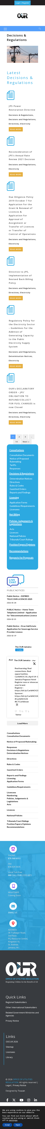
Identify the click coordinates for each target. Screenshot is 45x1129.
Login (18, 3)
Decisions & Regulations (21, 115)
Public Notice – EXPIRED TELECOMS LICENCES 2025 (19, 597)
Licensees (15, 509)
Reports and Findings (20, 492)
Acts (12, 529)
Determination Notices (20, 356)
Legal (8, 1085)
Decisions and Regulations (22, 119)
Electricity (25, 124)
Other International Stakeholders (21, 1007)
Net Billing (14, 514)
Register (25, 3)
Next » (26, 442)
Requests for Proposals (21, 557)
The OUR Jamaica (22, 660)
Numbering (12, 795)
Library (9, 1057)
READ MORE (16, 129)
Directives (14, 124)
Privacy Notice (12, 1020)
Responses (15, 468)
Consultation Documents (22, 455)
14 (16, 442)
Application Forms (18, 502)
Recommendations (18, 551)
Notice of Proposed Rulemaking (19, 460)
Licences (14, 532)
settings (13, 1120)
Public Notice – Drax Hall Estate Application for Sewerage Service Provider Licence (22, 629)
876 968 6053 (14, 858)
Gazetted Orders (18, 489)
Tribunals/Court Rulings (21, 539)
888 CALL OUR (15, 875)
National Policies (18, 536)
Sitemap (10, 1047)
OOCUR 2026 (12, 1041)
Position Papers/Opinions (22, 544)
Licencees (11, 792)
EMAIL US (12, 912)
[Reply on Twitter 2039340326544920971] (16, 711)
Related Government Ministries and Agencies (22, 1014)
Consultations (16, 450)
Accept (7, 1125)
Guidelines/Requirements (22, 506)
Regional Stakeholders (16, 1002)
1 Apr (34, 660)
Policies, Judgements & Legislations (21, 522)
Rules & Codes (17, 485)
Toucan (21, 1090)
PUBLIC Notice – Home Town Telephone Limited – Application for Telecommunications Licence (22, 612)
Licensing (14, 497)
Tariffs (13, 465)
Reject (18, 1125)
